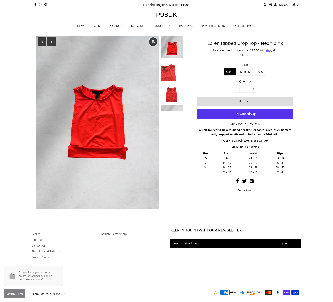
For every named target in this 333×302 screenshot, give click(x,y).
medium (245, 72)
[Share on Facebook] (237, 182)
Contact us (244, 190)
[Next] (51, 41)
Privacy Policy (40, 257)
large (260, 72)
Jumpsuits (163, 26)
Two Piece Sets (213, 26)
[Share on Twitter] (244, 182)
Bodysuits (138, 26)
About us (37, 240)
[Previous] (42, 41)
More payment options (245, 123)
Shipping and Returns (46, 251)
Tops (96, 26)
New (80, 26)
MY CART (289, 5)
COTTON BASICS (244, 26)
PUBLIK (166, 14)
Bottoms (186, 26)
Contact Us (38, 245)
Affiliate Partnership (114, 234)
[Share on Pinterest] (252, 182)
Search (36, 234)
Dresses (114, 26)
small (230, 72)
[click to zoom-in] (153, 41)
